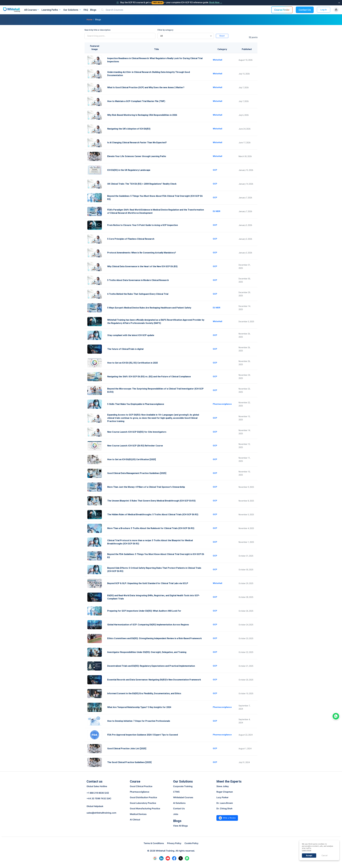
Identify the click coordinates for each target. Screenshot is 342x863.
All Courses (30, 9)
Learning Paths (50, 9)
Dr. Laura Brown (224, 803)
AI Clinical (135, 819)
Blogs (93, 9)
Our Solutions (70, 9)
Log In (323, 9)
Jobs (175, 814)
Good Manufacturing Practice (145, 808)
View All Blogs (180, 825)
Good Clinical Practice (141, 786)
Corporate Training (183, 786)
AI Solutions (179, 803)
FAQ (86, 9)
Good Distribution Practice (143, 797)
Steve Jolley (222, 786)
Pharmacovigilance (139, 791)
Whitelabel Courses (183, 797)
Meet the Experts (229, 781)
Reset (222, 36)
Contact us (94, 781)
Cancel (324, 855)
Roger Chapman (224, 791)
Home (89, 19)
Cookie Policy (191, 843)
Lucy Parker (222, 797)
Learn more (306, 850)
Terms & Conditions (154, 843)
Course (135, 781)
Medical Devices (138, 814)
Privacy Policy (174, 843)
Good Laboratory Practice (143, 803)
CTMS (176, 791)
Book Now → (215, 2)
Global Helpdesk (95, 806)
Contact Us (305, 9)
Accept (309, 855)
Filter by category (165, 30)
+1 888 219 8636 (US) (98, 792)
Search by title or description (97, 30)
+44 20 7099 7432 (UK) (99, 798)
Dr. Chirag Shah (224, 808)
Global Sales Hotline (97, 786)
